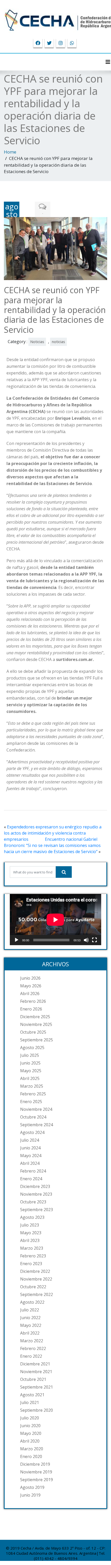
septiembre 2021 (36, 1387)
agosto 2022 (32, 1302)
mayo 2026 (30, 985)
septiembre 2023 (36, 1209)
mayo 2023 (30, 1232)
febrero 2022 (33, 1348)
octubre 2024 (33, 1117)
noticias (58, 341)
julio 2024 (29, 1140)
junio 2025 (30, 1063)
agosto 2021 (32, 1394)
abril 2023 (29, 1240)
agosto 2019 (32, 1487)
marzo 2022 (31, 1340)
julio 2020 (29, 1417)
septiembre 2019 (36, 1479)
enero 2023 (31, 1263)
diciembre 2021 (35, 1363)
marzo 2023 (31, 1248)
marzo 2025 (31, 1086)
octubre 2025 (33, 1032)
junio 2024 (30, 1147)
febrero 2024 (33, 1171)
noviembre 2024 (36, 1109)
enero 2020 (31, 1456)
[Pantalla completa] (94, 940)
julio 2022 (29, 1309)
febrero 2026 (33, 1001)
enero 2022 (31, 1356)
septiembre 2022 (36, 1294)
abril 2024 (29, 1163)
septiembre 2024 (36, 1124)
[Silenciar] (86, 940)
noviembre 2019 (36, 1471)
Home (10, 152)
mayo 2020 (30, 1433)
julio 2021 (29, 1402)
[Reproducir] (16, 940)
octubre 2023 (33, 1201)
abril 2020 (29, 1441)
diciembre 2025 (35, 1016)
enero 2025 (31, 1101)
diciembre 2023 (35, 1186)
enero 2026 (31, 1009)
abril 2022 (29, 1333)
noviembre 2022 (36, 1279)
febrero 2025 (33, 1093)
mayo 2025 (30, 1070)
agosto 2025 (32, 1047)
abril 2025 (29, 1078)
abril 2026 (29, 993)
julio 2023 (29, 1225)
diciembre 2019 (35, 1464)
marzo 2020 (31, 1448)
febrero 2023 (33, 1255)
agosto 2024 (32, 1132)
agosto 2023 (32, 1217)
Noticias (37, 341)
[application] (55, 919)
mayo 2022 (30, 1325)
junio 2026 (30, 978)
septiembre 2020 (36, 1410)
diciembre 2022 (35, 1271)
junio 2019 (30, 1495)
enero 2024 (31, 1178)
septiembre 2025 (36, 1039)
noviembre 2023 (36, 1194)
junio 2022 (30, 1317)
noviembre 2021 (36, 1371)
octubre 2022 (33, 1286)
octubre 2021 (33, 1379)
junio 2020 (30, 1425)
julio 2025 (29, 1055)
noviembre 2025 (36, 1024)
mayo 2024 (30, 1155)
